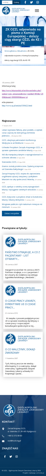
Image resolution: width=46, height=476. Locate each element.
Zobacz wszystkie (11, 213)
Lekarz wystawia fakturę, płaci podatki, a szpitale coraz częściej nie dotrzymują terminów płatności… (22, 133)
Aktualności (21, 51)
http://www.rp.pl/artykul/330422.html (17, 106)
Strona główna (10, 51)
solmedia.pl (40, 473)
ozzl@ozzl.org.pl (14, 440)
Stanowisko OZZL (9, 162)
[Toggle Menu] (37, 10)
